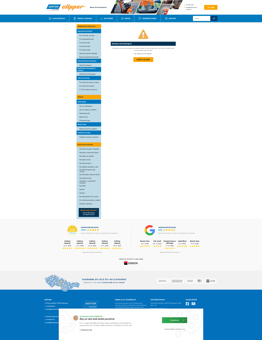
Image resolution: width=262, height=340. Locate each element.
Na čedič (82, 186)
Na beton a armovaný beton (89, 152)
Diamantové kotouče (85, 31)
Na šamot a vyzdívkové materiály (87, 182)
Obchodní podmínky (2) (158, 308)
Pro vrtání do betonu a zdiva (89, 82)
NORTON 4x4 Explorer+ (87, 74)
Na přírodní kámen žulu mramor (87, 170)
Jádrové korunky (84, 78)
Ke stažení (108, 18)
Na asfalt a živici (85, 160)
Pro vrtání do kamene (86, 86)
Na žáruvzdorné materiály (88, 53)
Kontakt (172, 18)
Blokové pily (83, 117)
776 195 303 (190, 5)
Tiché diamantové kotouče (87, 61)
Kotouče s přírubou (85, 204)
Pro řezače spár (84, 50)
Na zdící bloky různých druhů (89, 174)
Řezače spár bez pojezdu (88, 129)
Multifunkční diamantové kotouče (86, 69)
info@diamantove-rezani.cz (192, 8)
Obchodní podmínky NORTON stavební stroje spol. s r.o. (165, 304)
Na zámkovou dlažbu (86, 156)
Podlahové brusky (84, 133)
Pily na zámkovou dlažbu (88, 110)
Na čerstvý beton (85, 163)
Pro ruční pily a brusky (87, 35)
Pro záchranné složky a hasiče (89, 200)
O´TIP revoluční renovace (88, 89)
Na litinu (82, 193)
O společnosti (58, 18)
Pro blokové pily (84, 46)
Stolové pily (82, 102)
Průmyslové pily (84, 120)
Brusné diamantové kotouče (89, 57)
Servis (127, 18)
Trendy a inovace (84, 18)
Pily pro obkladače (85, 106)
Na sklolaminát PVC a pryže (88, 196)
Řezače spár (82, 124)
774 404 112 (50, 319)
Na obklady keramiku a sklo (88, 167)
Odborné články (149, 18)
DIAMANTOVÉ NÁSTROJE (87, 26)
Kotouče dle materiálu (85, 144)
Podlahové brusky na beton (88, 137)
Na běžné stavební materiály (89, 149)
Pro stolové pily (84, 43)
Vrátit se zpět (143, 60)
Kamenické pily (84, 113)
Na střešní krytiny (85, 178)
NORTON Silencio (85, 65)
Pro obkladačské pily (86, 39)
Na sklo (82, 189)
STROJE (80, 97)
